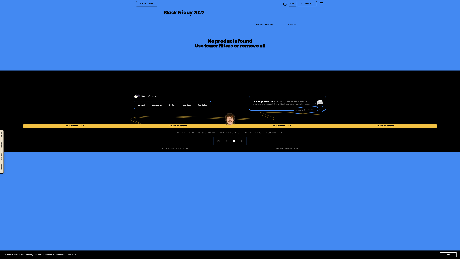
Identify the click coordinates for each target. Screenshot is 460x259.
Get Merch (307, 4)
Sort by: (259, 25)
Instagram (1, 156)
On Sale (172, 105)
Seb (297, 149)
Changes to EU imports (274, 133)
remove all (252, 45)
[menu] (321, 4)
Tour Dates (202, 105)
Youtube (1, 145)
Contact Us (246, 133)
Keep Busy (186, 105)
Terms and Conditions (186, 133)
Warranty (257, 133)
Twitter (1, 134)
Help (222, 133)
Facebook (1, 167)
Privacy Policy (232, 133)
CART (292, 4)
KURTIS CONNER (146, 4)
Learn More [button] (71, 255)
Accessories (157, 105)
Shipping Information (207, 133)
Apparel (141, 105)
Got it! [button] (448, 255)
